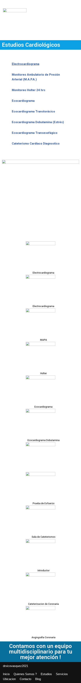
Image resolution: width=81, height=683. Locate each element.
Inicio (6, 674)
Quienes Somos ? (25, 674)
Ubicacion (9, 679)
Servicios (62, 674)
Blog (38, 679)
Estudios (46, 674)
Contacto (25, 679)
